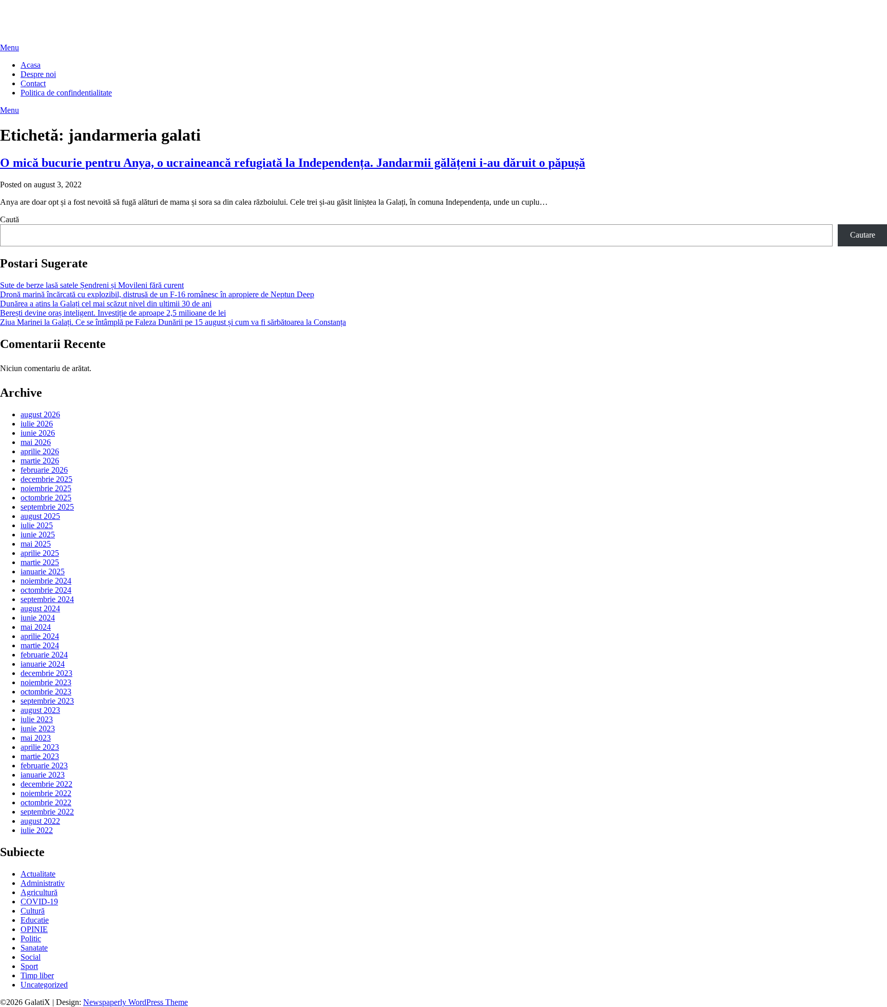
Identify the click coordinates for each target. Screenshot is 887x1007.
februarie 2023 (44, 765)
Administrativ (43, 883)
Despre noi (38, 74)
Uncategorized (44, 984)
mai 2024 (36, 627)
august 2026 (40, 414)
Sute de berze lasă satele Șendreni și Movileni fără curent (92, 285)
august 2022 (40, 821)
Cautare (862, 234)
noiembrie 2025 (46, 488)
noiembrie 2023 (46, 682)
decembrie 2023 (46, 673)
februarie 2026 (44, 470)
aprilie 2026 (40, 451)
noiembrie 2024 (46, 580)
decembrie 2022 (46, 784)
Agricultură (39, 892)
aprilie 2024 (40, 636)
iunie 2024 (38, 617)
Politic (31, 938)
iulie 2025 (37, 525)
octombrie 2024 (46, 590)
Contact (33, 83)
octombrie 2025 (46, 497)
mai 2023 (36, 737)
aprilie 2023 (40, 747)
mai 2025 (36, 543)
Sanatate (34, 947)
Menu (9, 47)
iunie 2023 (38, 728)
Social (31, 957)
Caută (9, 219)
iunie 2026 (38, 433)
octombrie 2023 (46, 691)
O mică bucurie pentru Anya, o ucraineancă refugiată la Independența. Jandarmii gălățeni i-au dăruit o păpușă (292, 162)
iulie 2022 (37, 830)
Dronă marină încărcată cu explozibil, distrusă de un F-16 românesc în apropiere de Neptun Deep (157, 294)
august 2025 (40, 516)
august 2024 (40, 608)
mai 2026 (36, 442)
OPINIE (34, 929)
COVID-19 (39, 901)
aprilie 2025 (40, 553)
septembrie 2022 (47, 811)
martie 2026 (40, 460)
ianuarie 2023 (43, 774)
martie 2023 (40, 756)
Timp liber (37, 975)
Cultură (33, 910)
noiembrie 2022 (46, 793)
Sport (29, 966)
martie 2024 (40, 645)
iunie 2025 (38, 534)
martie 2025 (40, 562)
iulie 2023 (37, 719)
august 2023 (40, 710)
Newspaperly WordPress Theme (135, 1002)
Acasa (31, 65)
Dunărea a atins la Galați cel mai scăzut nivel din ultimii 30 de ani (105, 303)
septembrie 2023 (47, 700)
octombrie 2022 (46, 802)
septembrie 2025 (47, 506)
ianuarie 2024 (43, 664)
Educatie (35, 920)
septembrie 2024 (47, 599)
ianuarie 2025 (43, 571)
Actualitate (38, 873)
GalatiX (13, 12)
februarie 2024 (44, 654)
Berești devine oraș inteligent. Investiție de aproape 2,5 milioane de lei (113, 312)
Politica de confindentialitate (66, 92)
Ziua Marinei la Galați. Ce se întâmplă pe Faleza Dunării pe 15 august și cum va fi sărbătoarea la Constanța (173, 322)
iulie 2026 (37, 423)
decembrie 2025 (46, 479)
